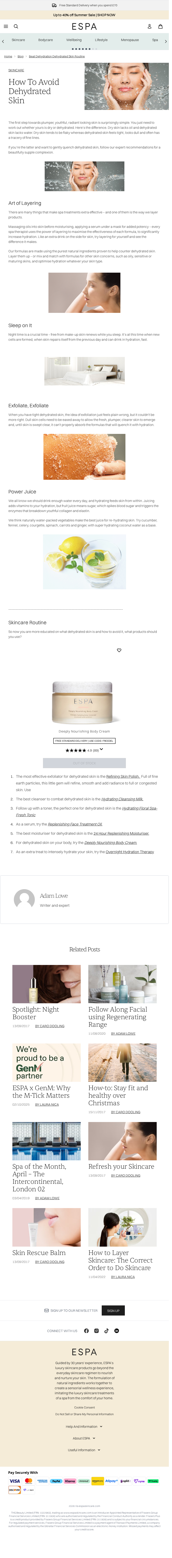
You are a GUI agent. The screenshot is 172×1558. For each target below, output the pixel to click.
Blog (20, 56)
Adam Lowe (54, 896)
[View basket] (160, 26)
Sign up (113, 1311)
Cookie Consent (84, 1407)
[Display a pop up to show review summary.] (101, 749)
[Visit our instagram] (96, 1331)
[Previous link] (3, 41)
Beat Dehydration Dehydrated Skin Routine (57, 56)
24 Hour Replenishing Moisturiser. (121, 833)
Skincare (18, 40)
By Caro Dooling (49, 1026)
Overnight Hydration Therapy (130, 851)
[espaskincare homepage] (84, 26)
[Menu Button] (5, 26)
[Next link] (166, 41)
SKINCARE (16, 70)
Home (8, 56)
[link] (150, 26)
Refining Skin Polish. (123, 776)
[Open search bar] (16, 26)
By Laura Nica (47, 1104)
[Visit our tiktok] (107, 1331)
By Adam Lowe (123, 1033)
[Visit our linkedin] (117, 1331)
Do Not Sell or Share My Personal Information (84, 1414)
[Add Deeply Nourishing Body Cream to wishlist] (119, 650)
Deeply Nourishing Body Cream (84, 731)
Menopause (130, 40)
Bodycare (45, 40)
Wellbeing (74, 40)
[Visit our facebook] (86, 1331)
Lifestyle (101, 40)
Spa (155, 40)
